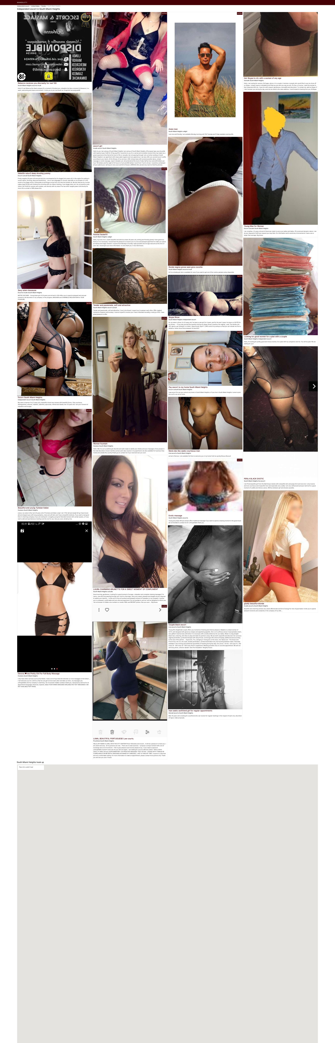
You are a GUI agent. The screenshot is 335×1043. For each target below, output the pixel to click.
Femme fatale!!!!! (100, 234)
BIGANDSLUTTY (22, 2)
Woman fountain (100, 444)
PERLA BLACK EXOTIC (254, 479)
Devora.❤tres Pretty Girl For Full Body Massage (38, 673)
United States (35, 6)
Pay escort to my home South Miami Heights (188, 387)
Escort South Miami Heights (30, 397)
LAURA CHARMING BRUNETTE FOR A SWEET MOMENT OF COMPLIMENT (125, 589)
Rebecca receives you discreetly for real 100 (37, 83)
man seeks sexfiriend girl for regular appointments (190, 711)
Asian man (173, 129)
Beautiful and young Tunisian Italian (33, 508)
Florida (43, 6)
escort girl (97, 146)
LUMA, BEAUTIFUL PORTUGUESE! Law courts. (113, 738)
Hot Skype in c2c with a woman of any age (262, 78)
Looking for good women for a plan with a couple (265, 336)
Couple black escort (177, 625)
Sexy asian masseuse (27, 290)
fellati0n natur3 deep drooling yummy (34, 173)
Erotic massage (175, 515)
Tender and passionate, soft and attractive (111, 305)
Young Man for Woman (254, 226)
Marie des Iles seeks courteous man (184, 451)
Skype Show (174, 317)
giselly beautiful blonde (254, 603)
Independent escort (23, 6)
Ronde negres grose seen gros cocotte (185, 267)
